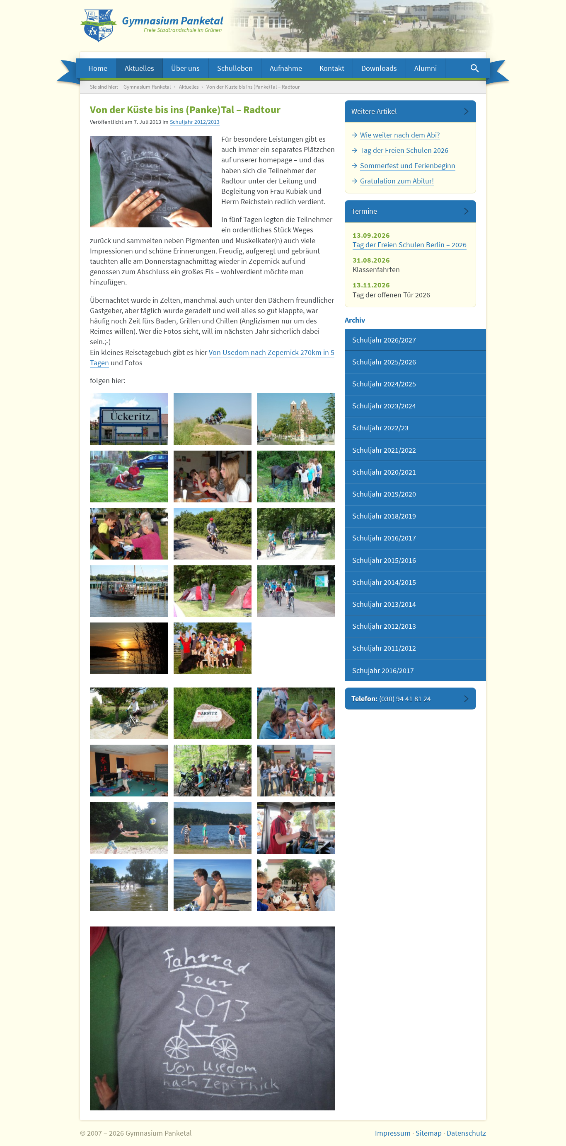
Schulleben (235, 68)
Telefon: (391, 698)
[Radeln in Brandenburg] (213, 419)
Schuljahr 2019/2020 (384, 494)
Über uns (185, 68)
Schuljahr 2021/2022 (384, 450)
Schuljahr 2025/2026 (384, 362)
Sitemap (429, 1133)
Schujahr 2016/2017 (383, 670)
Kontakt (331, 68)
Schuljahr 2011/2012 (384, 648)
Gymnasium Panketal (147, 86)
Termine (364, 211)
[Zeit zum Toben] (213, 828)
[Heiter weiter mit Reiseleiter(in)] (296, 591)
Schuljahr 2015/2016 (384, 560)
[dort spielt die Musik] (213, 476)
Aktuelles (139, 68)
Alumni (425, 68)
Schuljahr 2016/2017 (384, 538)
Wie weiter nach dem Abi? (400, 135)
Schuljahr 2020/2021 (384, 472)
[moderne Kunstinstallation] (213, 591)
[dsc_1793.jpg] (296, 713)
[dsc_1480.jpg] (296, 534)
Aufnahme (286, 68)
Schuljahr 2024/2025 (384, 383)
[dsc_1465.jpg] (129, 591)
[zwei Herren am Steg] (213, 885)
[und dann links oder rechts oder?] (129, 534)
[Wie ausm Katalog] (129, 885)
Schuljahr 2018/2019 (384, 516)
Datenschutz (466, 1133)
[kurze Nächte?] (129, 770)
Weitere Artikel (374, 111)
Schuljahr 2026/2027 (384, 340)
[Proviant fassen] (296, 828)
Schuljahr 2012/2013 (195, 121)
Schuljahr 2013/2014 (384, 604)
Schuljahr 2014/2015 (384, 582)
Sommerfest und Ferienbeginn (407, 165)
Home (97, 68)
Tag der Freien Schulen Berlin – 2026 (410, 244)
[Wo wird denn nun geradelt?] (296, 770)
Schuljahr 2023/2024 (384, 405)
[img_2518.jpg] (213, 770)
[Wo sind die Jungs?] (296, 476)
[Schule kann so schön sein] (213, 648)
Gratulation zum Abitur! (397, 181)
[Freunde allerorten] (129, 476)
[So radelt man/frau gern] (129, 713)
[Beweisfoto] (296, 419)
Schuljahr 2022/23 (380, 427)
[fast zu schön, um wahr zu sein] (129, 648)
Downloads (379, 68)
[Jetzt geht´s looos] (129, 419)
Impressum (393, 1133)
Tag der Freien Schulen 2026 (404, 150)
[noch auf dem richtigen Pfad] (213, 713)
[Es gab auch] (129, 828)
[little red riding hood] (213, 534)
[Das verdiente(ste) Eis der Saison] (296, 885)
